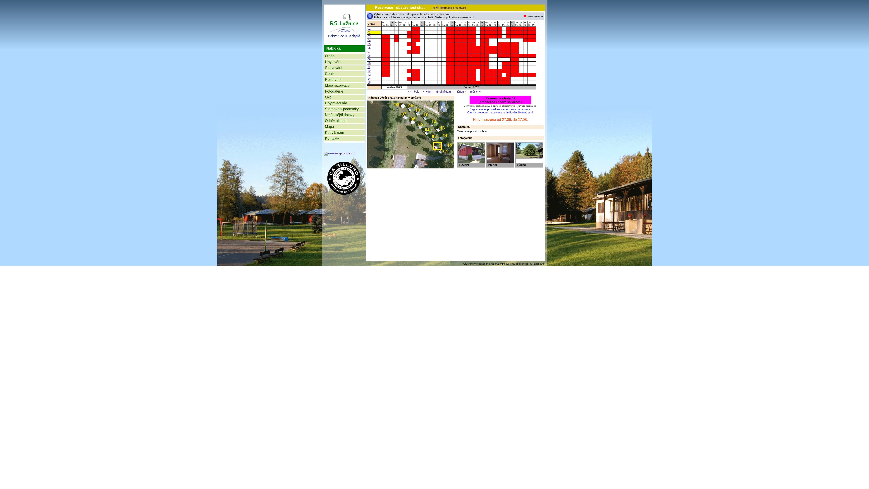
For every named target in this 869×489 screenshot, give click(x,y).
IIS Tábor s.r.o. (537, 263)
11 (369, 67)
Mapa (329, 127)
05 (369, 44)
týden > (461, 91)
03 (369, 36)
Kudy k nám (334, 132)
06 (369, 48)
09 (369, 59)
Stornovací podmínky (342, 109)
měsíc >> (475, 91)
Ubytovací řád (336, 103)
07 (369, 51)
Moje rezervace (337, 85)
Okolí (329, 97)
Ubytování (333, 62)
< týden (427, 91)
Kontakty (332, 138)
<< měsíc (413, 91)
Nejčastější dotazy (339, 115)
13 (369, 75)
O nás (329, 56)
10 (369, 63)
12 (369, 71)
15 (369, 82)
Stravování (333, 68)
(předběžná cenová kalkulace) (500, 100)
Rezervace (333, 80)
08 (369, 55)
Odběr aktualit (336, 121)
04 (369, 40)
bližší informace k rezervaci (449, 8)
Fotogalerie (334, 91)
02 (369, 32)
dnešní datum (444, 91)
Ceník (329, 74)
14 (369, 78)
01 (369, 28)
